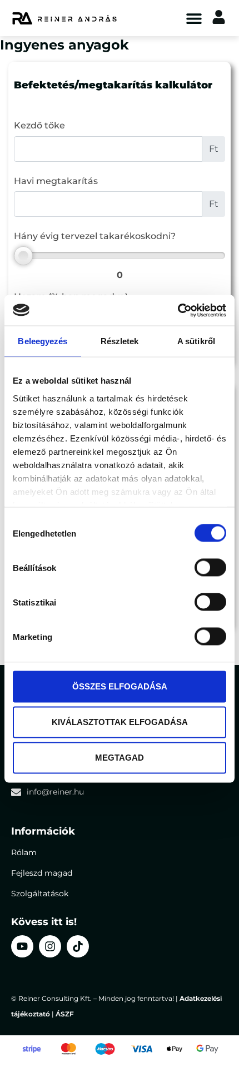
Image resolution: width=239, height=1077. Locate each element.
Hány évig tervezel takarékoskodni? (95, 236)
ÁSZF (65, 1014)
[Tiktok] (78, 946)
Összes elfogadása (119, 686)
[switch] (210, 568)
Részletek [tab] (120, 341)
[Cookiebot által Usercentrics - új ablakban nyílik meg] (177, 310)
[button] (193, 18)
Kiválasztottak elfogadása (120, 722)
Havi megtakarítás (56, 181)
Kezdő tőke (39, 125)
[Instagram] (50, 946)
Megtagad (119, 757)
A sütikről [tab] (196, 341)
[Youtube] (22, 946)
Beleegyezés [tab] (42, 341)
